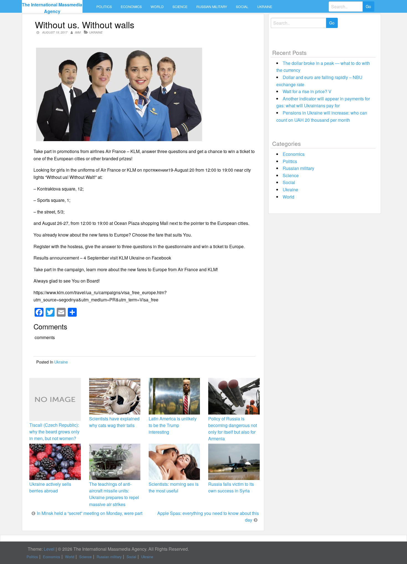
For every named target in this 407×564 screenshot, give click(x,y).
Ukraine (264, 6)
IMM (78, 32)
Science (179, 6)
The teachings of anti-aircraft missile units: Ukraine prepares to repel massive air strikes (114, 494)
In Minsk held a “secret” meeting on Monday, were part (89, 513)
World (157, 6)
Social (242, 6)
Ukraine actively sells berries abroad (50, 487)
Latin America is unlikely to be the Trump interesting (173, 425)
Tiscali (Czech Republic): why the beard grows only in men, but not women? (54, 431)
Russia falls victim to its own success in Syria (231, 487)
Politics (104, 6)
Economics (131, 6)
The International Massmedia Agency (52, 7)
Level (49, 549)
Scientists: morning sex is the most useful (174, 487)
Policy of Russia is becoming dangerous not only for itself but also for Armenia (232, 428)
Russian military (211, 6)
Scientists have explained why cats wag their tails (114, 421)
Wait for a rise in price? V (307, 91)
